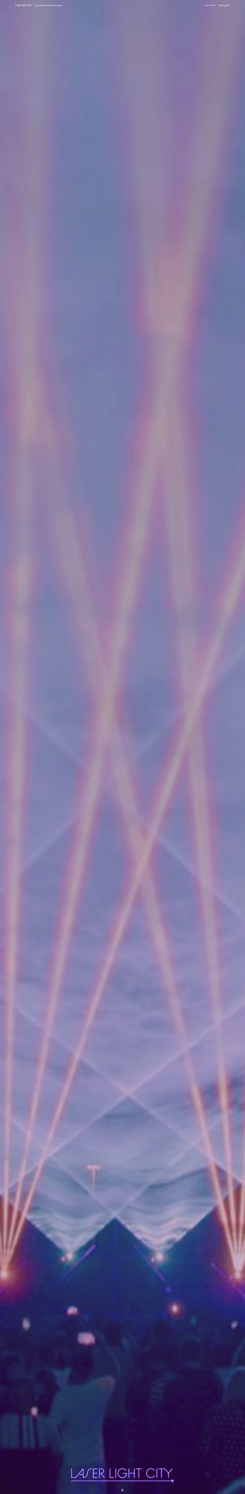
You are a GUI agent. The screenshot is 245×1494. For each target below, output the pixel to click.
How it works (210, 5)
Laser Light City (23, 5)
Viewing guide (224, 5)
